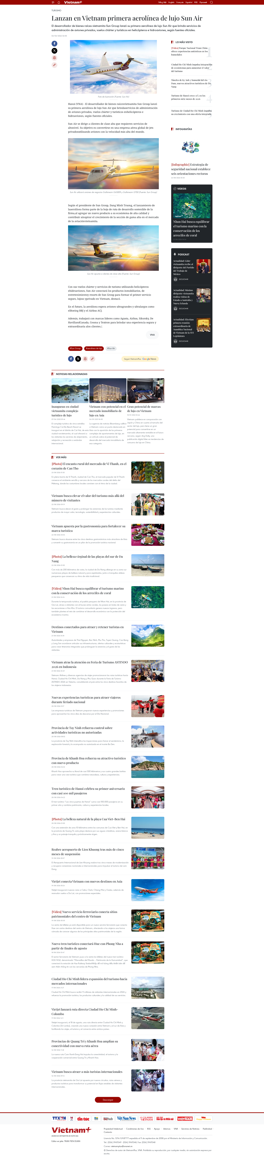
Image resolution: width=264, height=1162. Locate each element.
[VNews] (71, 1119)
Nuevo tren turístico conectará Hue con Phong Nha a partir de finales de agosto (87, 946)
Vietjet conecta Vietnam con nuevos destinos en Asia (87, 881)
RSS (149, 1128)
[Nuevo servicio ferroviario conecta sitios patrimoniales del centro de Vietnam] (147, 921)
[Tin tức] (83, 1119)
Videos (181, 188)
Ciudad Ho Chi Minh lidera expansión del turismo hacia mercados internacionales (89, 981)
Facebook (54, 44)
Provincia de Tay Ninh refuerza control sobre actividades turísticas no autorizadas (82, 730)
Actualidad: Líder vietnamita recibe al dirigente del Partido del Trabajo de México (183, 267)
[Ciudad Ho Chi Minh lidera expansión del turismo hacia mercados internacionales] (147, 988)
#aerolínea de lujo (94, 348)
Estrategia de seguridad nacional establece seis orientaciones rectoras (191, 169)
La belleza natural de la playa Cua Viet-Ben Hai (93, 819)
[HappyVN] (203, 1119)
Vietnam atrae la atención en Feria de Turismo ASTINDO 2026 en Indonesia (90, 664)
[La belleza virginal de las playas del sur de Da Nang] (147, 565)
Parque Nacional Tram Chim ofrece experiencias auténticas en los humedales (189, 51)
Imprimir (54, 58)
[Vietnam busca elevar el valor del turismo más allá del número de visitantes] (147, 504)
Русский (203, 2)
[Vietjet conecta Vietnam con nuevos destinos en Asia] (147, 890)
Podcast (183, 254)
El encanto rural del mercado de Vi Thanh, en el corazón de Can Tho (89, 466)
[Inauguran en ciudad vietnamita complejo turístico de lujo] (70, 390)
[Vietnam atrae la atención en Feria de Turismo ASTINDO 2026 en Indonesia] (147, 671)
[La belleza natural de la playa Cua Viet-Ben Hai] (147, 828)
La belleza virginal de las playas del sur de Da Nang (87, 558)
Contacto (108, 1132)
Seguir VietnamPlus (132, 358)
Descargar (108, 1099)
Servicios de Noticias (190, 1128)
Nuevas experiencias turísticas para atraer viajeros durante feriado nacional (86, 699)
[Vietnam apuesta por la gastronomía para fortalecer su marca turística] (147, 535)
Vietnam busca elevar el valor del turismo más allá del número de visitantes (88, 498)
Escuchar (183, 279)
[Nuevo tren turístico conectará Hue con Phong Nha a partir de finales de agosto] (147, 952)
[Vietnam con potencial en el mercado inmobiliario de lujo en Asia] (108, 390)
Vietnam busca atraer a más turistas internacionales (87, 1072)
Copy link (54, 65)
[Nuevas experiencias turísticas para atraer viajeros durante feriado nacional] (147, 706)
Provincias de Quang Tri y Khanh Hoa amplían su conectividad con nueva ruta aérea (85, 1043)
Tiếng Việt (162, 2)
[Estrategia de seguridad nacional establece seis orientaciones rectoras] (191, 147)
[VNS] (127, 1119)
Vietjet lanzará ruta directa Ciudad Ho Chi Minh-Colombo (85, 1011)
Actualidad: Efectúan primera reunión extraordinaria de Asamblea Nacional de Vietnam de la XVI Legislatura (183, 327)
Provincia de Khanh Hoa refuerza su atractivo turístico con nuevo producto (89, 760)
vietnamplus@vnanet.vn (121, 1146)
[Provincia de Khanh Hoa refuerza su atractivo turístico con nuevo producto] (147, 767)
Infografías (184, 129)
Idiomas (166, 1128)
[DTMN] (165, 1119)
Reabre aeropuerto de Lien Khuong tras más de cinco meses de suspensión (88, 851)
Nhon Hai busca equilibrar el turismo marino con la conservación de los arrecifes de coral (88, 590)
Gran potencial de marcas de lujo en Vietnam (144, 409)
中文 (196, 2)
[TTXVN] (59, 1119)
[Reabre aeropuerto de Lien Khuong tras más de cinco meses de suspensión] (147, 858)
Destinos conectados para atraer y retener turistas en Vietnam (88, 629)
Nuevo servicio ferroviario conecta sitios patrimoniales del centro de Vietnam (84, 914)
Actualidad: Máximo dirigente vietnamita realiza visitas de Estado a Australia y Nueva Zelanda (183, 297)
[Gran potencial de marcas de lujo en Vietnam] (145, 390)
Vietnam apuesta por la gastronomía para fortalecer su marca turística (88, 528)
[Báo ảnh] (185, 1119)
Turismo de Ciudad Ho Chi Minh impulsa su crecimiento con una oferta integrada (191, 112)
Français (180, 2)
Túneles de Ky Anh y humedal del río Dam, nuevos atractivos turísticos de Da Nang (191, 83)
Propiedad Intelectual (113, 1128)
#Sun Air (111, 348)
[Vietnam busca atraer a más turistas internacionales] (147, 1080)
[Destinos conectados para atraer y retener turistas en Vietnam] (147, 636)
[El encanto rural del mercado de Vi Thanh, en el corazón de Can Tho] (147, 472)
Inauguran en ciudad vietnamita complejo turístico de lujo (65, 411)
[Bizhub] (108, 1119)
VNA (176, 1128)
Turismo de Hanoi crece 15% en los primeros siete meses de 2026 (188, 97)
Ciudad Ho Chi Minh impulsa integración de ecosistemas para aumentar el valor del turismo (191, 68)
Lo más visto (184, 42)
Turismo (56, 10)
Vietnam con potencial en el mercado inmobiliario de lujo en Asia (107, 411)
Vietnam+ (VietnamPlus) (73, 2)
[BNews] (96, 1119)
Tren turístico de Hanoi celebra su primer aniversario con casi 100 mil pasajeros (88, 790)
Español (189, 2)
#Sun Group (75, 348)
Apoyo (157, 1128)
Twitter (54, 51)
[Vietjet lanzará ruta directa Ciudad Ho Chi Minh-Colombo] (147, 1018)
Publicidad (207, 1128)
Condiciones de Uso (135, 1128)
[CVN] (146, 1119)
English (171, 2)
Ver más (61, 457)
